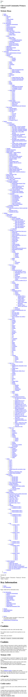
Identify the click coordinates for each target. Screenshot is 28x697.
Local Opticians (15, 200)
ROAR (10, 475)
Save (13, 695)
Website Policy (6, 611)
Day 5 (16, 522)
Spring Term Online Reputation (22, 303)
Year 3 (13, 95)
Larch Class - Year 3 (13, 498)
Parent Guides (12, 38)
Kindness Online (13, 158)
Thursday (14, 451)
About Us (5, 15)
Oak (10, 523)
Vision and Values (10, 30)
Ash (10, 504)
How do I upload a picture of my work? (18, 567)
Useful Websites (15, 237)
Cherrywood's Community (12, 180)
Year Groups (9, 107)
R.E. (10, 81)
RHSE (16, 275)
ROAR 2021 (15, 480)
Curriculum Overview (17, 87)
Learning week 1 (16, 524)
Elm (10, 509)
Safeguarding (9, 49)
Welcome (8, 16)
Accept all (8, 638)
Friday (13, 452)
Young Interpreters (13, 483)
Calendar (8, 148)
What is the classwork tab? (15, 564)
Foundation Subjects (16, 290)
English (11, 56)
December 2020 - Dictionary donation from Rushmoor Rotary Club (19, 141)
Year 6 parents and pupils (17, 188)
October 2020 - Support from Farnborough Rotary (18, 146)
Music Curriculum (16, 72)
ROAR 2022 (15, 479)
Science (11, 63)
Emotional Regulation (17, 40)
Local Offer (12, 42)
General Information (11, 27)
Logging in (11, 562)
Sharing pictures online (14, 170)
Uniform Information (11, 149)
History (11, 73)
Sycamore (11, 544)
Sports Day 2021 (19, 426)
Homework (14, 232)
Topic (13, 259)
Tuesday (14, 448)
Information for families (17, 249)
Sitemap (5, 608)
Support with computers (17, 191)
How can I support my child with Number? (20, 226)
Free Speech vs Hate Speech (15, 156)
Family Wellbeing (13, 182)
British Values (12, 34)
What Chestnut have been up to (19, 231)
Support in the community (18, 192)
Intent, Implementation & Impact (13, 52)
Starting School (9, 206)
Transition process (13, 210)
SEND (7, 36)
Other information (16, 245)
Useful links (15, 184)
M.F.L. (10, 82)
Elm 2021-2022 (15, 312)
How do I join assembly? (15, 568)
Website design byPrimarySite (10, 620)
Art (10, 65)
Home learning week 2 (17, 511)
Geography (11, 74)
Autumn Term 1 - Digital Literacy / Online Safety (22, 297)
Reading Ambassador (14, 205)
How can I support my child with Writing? (20, 224)
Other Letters (12, 179)
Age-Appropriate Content (15, 157)
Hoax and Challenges (14, 168)
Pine (10, 540)
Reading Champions (13, 484)
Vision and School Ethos (14, 32)
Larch (10, 513)
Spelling (17, 288)
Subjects (8, 55)
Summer (14, 443)
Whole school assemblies (15, 473)
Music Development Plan (18, 69)
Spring (13, 442)
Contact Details (9, 19)
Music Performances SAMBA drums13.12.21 (20, 409)
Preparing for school (13, 211)
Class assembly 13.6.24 (20, 271)
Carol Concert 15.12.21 (20, 412)
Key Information (7, 23)
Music (10, 68)
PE (12, 341)
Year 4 (13, 96)
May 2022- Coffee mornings (18, 127)
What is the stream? (13, 563)
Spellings (17, 257)
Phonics (14, 58)
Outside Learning (19, 361)
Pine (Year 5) (12, 118)
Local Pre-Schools (16, 202)
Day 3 (16, 519)
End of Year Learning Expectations (17, 445)
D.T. (10, 67)
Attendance (8, 46)
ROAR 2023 (15, 478)
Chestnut (11, 505)
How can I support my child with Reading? (20, 221)
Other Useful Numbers (17, 204)
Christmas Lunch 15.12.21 (21, 411)
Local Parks (14, 201)
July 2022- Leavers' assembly (18, 126)
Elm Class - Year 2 (13, 497)
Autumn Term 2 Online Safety (21, 300)
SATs (13, 281)
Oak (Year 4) (12, 117)
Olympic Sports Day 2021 (18, 78)
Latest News (9, 122)
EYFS (13, 91)
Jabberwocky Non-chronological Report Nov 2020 (21, 420)
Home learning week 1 (17, 510)
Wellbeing (8, 570)
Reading (14, 59)
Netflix (10, 160)
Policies (8, 25)
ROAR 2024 (15, 476)
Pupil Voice (9, 474)
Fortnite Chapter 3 (13, 166)
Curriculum (6, 51)
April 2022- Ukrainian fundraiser (19, 129)
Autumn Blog (15, 240)
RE (13, 334)
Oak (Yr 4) (11, 363)
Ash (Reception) (13, 108)
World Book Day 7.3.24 (20, 272)
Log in (4, 572)
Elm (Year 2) (12, 111)
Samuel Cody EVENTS (17, 80)
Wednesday (14, 449)
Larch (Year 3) (12, 116)
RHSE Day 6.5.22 (19, 402)
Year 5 (13, 98)
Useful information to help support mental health (18, 186)
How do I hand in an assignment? (16, 566)
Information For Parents (17, 86)
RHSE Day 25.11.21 (19, 407)
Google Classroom (10, 561)
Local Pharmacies (16, 197)
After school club (10, 177)
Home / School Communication (13, 178)
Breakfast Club (9, 175)
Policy (13, 85)
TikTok (10, 164)
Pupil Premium (9, 28)
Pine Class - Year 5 (13, 501)
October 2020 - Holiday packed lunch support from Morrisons (19, 144)
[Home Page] (1, 2)
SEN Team (11, 37)
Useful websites (15, 233)
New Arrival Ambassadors (15, 482)
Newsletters (12, 124)
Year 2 (13, 94)
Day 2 (16, 518)
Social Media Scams (13, 161)
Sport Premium (9, 29)
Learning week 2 (16, 532)
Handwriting (18, 389)
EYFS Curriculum (16, 218)
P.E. (10, 76)
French (13, 347)
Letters (13, 242)
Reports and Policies (13, 43)
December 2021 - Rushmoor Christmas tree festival (18, 135)
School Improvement (11, 47)
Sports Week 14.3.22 (19, 400)
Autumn (14, 355)
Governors (8, 21)
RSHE (10, 83)
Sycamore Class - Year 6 (14, 502)
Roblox (11, 165)
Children (5, 213)
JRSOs (10, 491)
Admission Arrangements (12, 24)
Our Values (11, 33)
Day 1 (16, 517)
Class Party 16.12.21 (19, 413)
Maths (10, 61)
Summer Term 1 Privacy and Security (22, 305)
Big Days (14, 332)
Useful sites (14, 315)
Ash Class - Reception (14, 495)
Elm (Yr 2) (11, 264)
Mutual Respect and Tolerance (19, 105)
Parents (5, 121)
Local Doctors (15, 195)
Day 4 (16, 520)
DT (13, 112)
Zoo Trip (14, 113)
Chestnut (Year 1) (13, 109)
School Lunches (10, 151)
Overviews (8, 54)
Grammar (17, 390)
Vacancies (8, 20)
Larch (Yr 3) (12, 319)
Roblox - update (13, 153)
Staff (7, 18)
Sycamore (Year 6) (13, 120)
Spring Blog (15, 239)
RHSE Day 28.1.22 (19, 414)
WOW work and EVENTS (18, 396)
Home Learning (9, 492)
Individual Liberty (16, 102)
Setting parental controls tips (15, 169)
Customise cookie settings (17, 638)
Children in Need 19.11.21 (21, 405)
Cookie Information (7, 610)
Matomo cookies (8, 670)
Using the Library (16, 488)
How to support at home (17, 219)
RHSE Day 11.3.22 (19, 403)
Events (13, 364)
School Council (12, 489)
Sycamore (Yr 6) (13, 447)
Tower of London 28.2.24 (21, 280)
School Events (12, 125)
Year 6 (13, 99)
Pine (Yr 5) (11, 427)
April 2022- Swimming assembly (19, 130)
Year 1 (13, 93)
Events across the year (17, 270)
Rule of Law (15, 103)
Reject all (3, 638)
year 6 (10, 467)
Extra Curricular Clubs (11, 174)
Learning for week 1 (16, 506)
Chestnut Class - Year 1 (14, 496)
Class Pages (9, 215)
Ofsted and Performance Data (13, 50)
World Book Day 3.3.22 (20, 404)
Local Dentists (15, 199)
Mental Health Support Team (18, 183)
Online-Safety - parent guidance (13, 152)
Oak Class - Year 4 (13, 500)
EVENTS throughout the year (19, 310)
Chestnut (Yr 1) (12, 230)
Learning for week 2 (16, 508)
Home (4, 14)
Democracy (14, 104)
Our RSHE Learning (17, 89)
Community (12, 193)
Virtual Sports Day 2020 (17, 77)
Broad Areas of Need (14, 45)
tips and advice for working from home (18, 493)
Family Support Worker (14, 189)
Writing (13, 60)
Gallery (8, 458)
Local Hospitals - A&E (17, 196)
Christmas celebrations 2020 (15, 471)
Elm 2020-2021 (15, 314)
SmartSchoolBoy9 (13, 155)
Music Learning (15, 71)
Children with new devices (15, 162)
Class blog (14, 228)
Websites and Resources (14, 41)
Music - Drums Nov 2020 (21, 422)
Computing (11, 64)
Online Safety (12, 90)
